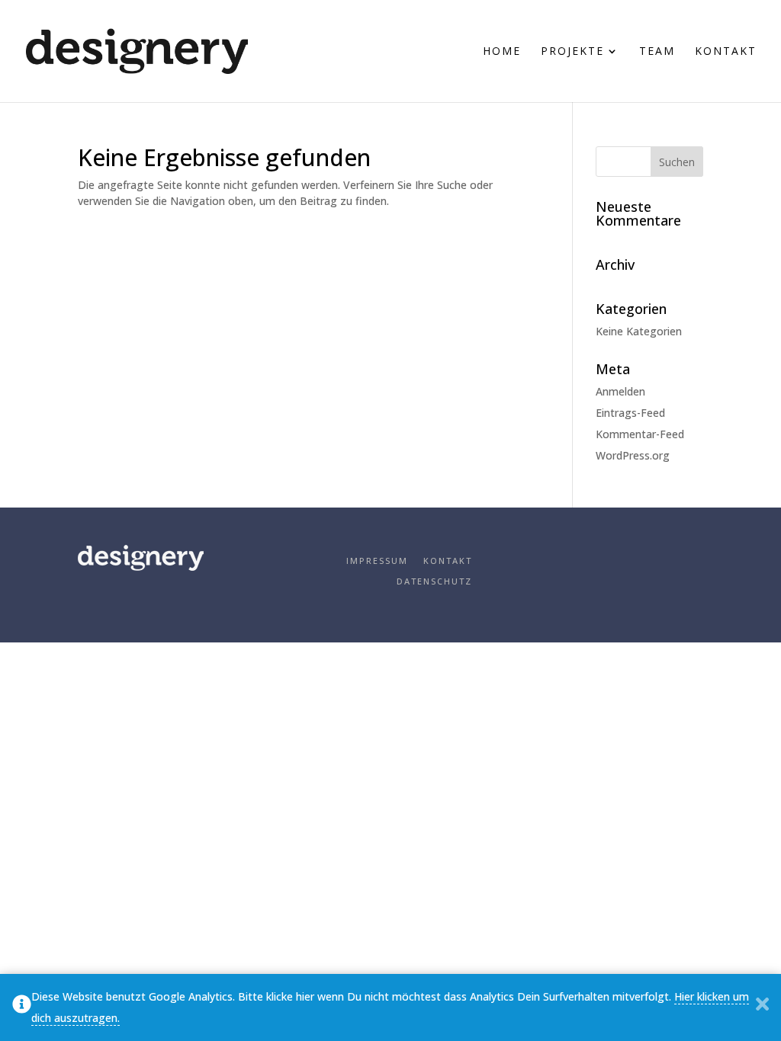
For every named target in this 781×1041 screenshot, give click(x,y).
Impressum (377, 560)
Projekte (572, 52)
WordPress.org (633, 455)
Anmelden (620, 391)
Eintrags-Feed (630, 412)
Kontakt (726, 52)
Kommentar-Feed (640, 434)
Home (502, 52)
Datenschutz (434, 581)
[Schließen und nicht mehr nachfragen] (762, 1007)
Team (657, 52)
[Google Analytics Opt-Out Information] (21, 1007)
